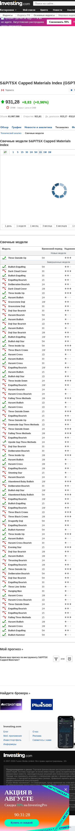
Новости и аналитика (38, 127)
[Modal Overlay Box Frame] (34, 808)
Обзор (4, 127)
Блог (5, 731)
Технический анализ (11, 133)
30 (26, 152)
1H (31, 152)
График (16, 127)
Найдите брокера (14, 693)
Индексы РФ (23, 15)
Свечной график (5, 152)
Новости (57, 10)
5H (35, 152)
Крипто (44, 10)
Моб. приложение (12, 736)
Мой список (29, 10)
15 (22, 152)
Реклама (37, 736)
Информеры (9, 744)
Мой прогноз (10, 649)
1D (40, 152)
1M (49, 152)
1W (45, 152)
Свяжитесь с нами (42, 740)
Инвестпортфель (12, 740)
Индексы (8, 15)
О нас (35, 731)
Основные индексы (44, 15)
